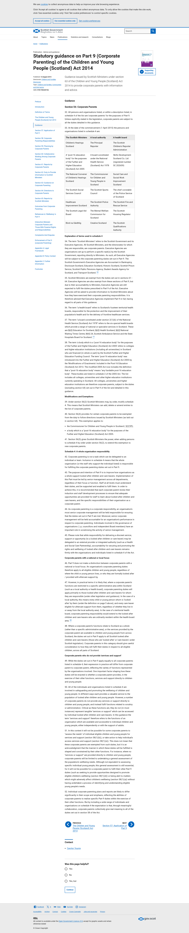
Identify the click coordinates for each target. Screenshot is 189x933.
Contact (55, 912)
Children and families (45, 85)
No (70, 875)
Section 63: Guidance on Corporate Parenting (44, 184)
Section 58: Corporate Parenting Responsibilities (45, 139)
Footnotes (39, 269)
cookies (44, 4)
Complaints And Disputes (45, 235)
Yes (70, 869)
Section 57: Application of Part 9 (45, 131)
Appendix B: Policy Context (45, 256)
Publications (62, 37)
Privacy (102, 912)
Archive (47, 912)
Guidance (38, 125)
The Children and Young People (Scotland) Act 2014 (45, 118)
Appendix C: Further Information (42, 262)
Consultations (97, 37)
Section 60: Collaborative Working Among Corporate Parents (45, 156)
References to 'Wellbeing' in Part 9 (45, 215)
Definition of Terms (42, 112)
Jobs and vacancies (90, 912)
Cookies (63, 912)
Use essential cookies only (65, 21)
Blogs (108, 37)
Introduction (39, 107)
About (35, 37)
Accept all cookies (42, 21)
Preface (38, 102)
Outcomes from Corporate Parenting (45, 207)
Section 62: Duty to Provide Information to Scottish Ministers (45, 175)
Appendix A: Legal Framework (42, 249)
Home (35, 44)
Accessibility (37, 912)
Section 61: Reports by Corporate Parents (43, 165)
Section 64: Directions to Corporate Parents (44, 192)
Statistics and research (79, 37)
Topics (43, 37)
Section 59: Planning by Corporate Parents (44, 147)
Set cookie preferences (89, 21)
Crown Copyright (75, 912)
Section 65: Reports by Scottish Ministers (43, 199)
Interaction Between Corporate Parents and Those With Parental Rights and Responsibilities (45, 226)
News (52, 37)
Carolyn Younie (74, 848)
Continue (70, 890)
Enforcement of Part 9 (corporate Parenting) (43, 241)
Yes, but (72, 881)
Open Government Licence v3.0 (71, 921)
